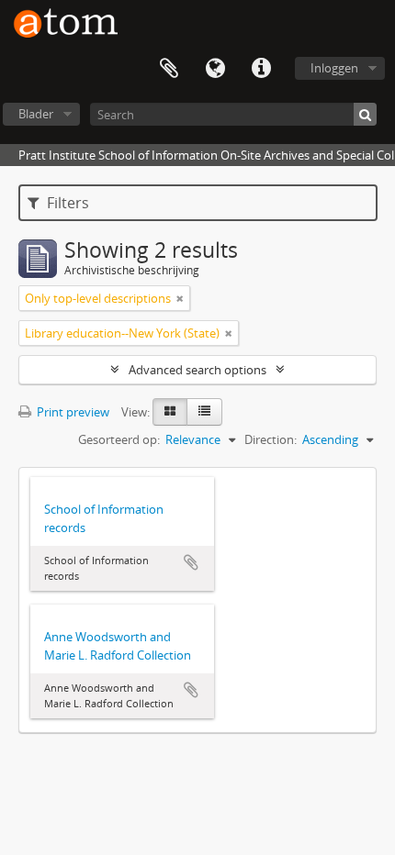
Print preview (71, 412)
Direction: (270, 439)
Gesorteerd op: (119, 439)
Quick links (261, 69)
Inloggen (334, 68)
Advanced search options (197, 369)
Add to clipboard (191, 562)
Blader (35, 113)
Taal (215, 69)
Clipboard (169, 69)
